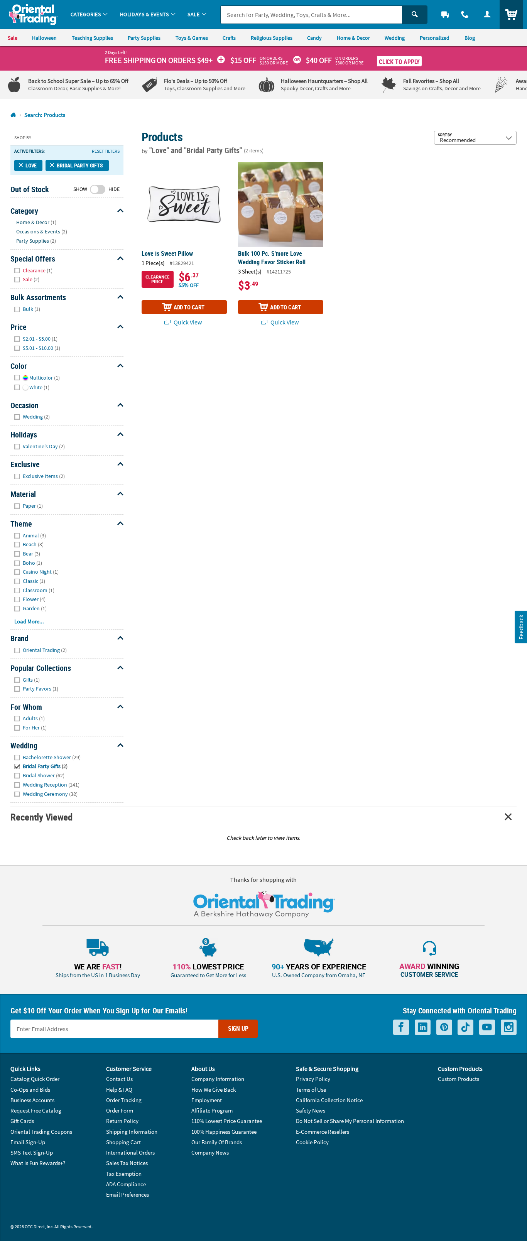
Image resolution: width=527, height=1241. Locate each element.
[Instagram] (509, 1027)
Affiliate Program (212, 1110)
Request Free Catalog (35, 1110)
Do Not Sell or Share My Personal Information (350, 1120)
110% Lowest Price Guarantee (226, 1120)
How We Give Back (213, 1089)
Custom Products (458, 1078)
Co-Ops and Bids (30, 1089)
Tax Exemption (124, 1173)
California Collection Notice (329, 1100)
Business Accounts (32, 1100)
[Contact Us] (465, 14)
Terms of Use (311, 1089)
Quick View (187, 322)
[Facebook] (401, 1027)
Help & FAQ (119, 1089)
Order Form (119, 1110)
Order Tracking (124, 1100)
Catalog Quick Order (34, 1078)
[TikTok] (465, 1027)
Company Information (217, 1078)
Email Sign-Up (27, 1142)
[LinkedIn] (423, 1027)
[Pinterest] (444, 1027)
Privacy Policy (313, 1078)
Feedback (520, 626)
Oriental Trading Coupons (41, 1131)
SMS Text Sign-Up (31, 1152)
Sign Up (238, 1028)
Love (31, 165)
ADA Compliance (126, 1184)
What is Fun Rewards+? (37, 1163)
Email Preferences (127, 1194)
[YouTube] (487, 1027)
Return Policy (122, 1120)
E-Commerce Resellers (322, 1131)
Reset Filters (106, 151)
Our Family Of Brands (216, 1142)
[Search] (414, 14)
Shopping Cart (123, 1142)
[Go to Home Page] (13, 115)
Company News (210, 1152)
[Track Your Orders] (445, 14)
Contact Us (119, 1078)
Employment (206, 1100)
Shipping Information (131, 1131)
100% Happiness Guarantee (224, 1131)
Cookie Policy (312, 1142)
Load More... (29, 621)
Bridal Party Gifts (80, 165)
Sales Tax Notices (127, 1163)
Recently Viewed (41, 816)
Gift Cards (22, 1120)
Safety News (310, 1110)
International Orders (130, 1152)
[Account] (487, 14)
